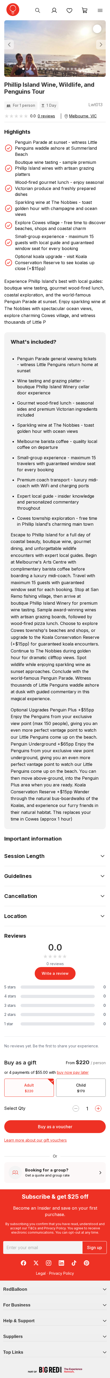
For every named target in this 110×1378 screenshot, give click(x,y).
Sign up (94, 1247)
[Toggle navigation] (100, 10)
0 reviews (46, 116)
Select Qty (14, 1108)
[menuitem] (37, 10)
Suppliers (13, 1336)
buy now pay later (73, 1072)
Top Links (13, 1352)
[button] (11, 44)
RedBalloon (15, 1289)
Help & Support (18, 1320)
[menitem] (69, 10)
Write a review (55, 973)
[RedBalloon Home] (12, 9)
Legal (41, 1273)
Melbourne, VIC (83, 116)
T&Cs (32, 1228)
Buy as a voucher (55, 1126)
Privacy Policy (55, 1228)
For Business (16, 1305)
